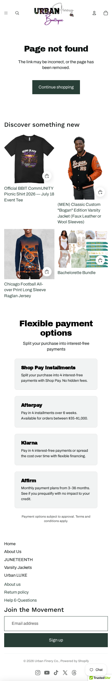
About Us (12, 551)
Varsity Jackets (18, 567)
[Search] (17, 13)
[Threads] (74, 673)
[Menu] (6, 13)
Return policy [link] (16, 592)
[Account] (94, 13)
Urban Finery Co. (47, 661)
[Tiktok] (56, 673)
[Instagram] (38, 673)
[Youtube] (47, 673)
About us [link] (12, 584)
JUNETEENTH (18, 559)
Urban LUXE (15, 575)
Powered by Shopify (74, 661)
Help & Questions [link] (20, 600)
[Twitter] (65, 673)
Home (10, 544)
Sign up (56, 640)
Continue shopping (56, 87)
